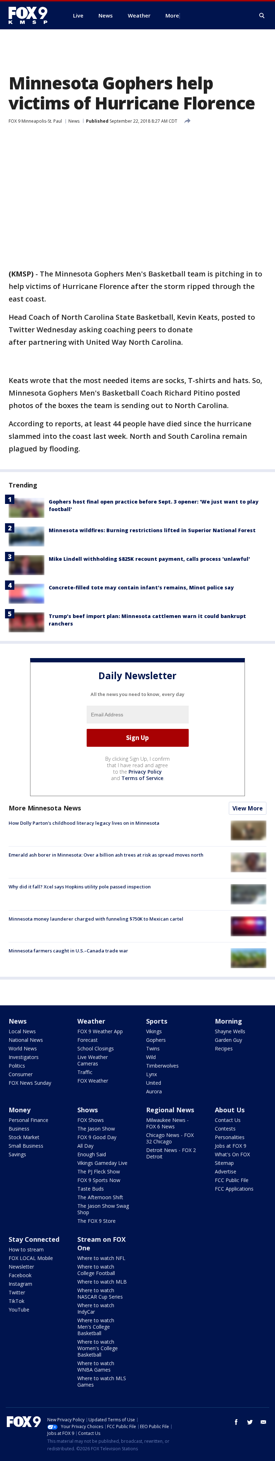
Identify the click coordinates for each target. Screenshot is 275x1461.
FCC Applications (234, 1188)
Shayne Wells (230, 1031)
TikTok (16, 1301)
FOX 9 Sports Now (98, 1180)
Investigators (24, 1057)
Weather (91, 1021)
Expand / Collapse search (262, 15)
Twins (153, 1048)
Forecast (87, 1039)
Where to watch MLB (102, 1281)
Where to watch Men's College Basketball (95, 1327)
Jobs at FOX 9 (230, 1145)
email (263, 1422)
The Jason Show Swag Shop (103, 1209)
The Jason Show (96, 1128)
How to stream (26, 1249)
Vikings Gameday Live (102, 1163)
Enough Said (91, 1154)
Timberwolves (162, 1065)
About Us (230, 1109)
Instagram (20, 1283)
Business (19, 1128)
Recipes (224, 1048)
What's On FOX (232, 1154)
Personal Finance (28, 1120)
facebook (236, 1422)
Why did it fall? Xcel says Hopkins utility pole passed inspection (80, 886)
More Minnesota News (45, 808)
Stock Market (24, 1137)
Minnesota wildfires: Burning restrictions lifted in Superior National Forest (152, 530)
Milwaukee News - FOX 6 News (167, 1123)
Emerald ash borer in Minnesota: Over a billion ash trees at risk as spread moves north (106, 855)
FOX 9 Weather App (100, 1031)
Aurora (154, 1091)
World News (23, 1048)
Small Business (26, 1145)
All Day (85, 1145)
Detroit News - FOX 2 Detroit (171, 1153)
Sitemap (224, 1163)
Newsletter (21, 1266)
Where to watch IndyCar (95, 1308)
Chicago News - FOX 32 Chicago (170, 1138)
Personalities (230, 1137)
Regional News (170, 1109)
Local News (22, 1031)
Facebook (20, 1275)
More (172, 15)
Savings (17, 1154)
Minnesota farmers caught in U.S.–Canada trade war (68, 950)
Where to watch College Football (96, 1269)
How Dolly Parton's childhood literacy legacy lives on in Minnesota (84, 823)
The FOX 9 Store (96, 1220)
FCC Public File (232, 1180)
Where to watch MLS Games (101, 1381)
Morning (228, 1021)
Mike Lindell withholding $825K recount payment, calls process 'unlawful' (149, 558)
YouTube (19, 1309)
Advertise (225, 1171)
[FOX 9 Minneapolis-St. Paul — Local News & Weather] (32, 15)
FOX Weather (92, 1080)
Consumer (21, 1074)
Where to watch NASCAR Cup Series (100, 1293)
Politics (17, 1065)
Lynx (151, 1074)
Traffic (84, 1072)
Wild (151, 1057)
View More (247, 808)
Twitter (17, 1292)
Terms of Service (142, 778)
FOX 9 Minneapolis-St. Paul (35, 121)
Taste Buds (90, 1188)
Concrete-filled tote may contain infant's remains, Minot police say (141, 587)
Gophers (156, 1039)
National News (26, 1039)
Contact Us (228, 1120)
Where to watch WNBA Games (95, 1366)
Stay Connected (34, 1239)
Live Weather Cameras (92, 1060)
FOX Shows (90, 1120)
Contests (225, 1128)
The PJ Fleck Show (98, 1171)
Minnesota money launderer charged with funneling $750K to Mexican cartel (96, 919)
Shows (87, 1109)
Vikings (154, 1031)
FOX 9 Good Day (96, 1137)
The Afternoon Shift (100, 1197)
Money (19, 1109)
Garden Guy (228, 1039)
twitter (250, 1422)
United (153, 1082)
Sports (156, 1021)
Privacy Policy (145, 771)
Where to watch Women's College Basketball (97, 1348)
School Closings (95, 1048)
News (73, 121)
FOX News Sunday (30, 1082)
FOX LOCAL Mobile (31, 1258)
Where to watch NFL (101, 1258)
